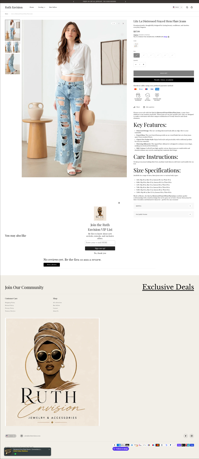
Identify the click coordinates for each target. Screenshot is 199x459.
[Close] (119, 202)
